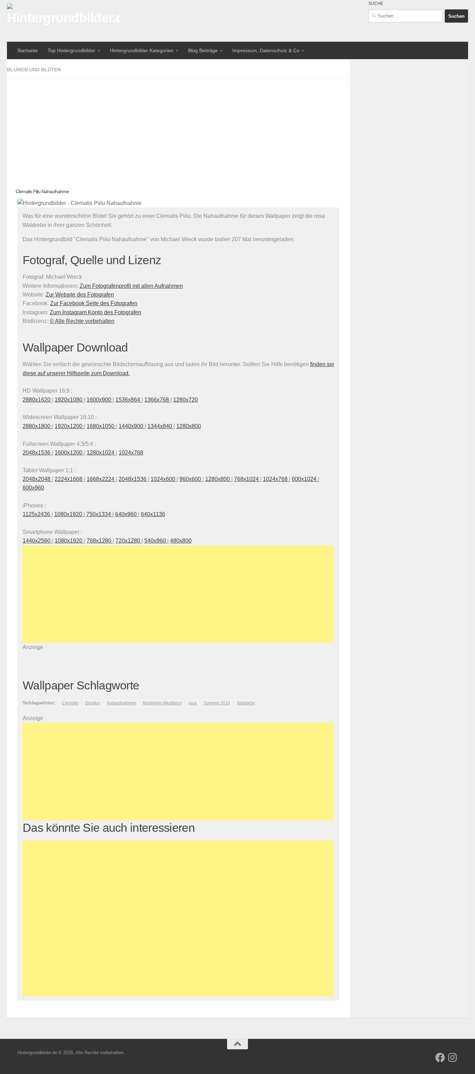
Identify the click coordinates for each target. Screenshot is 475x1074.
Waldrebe (246, 703)
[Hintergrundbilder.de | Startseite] (63, 20)
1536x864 (128, 400)
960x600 (190, 479)
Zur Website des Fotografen (80, 295)
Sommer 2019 (216, 703)
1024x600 (164, 479)
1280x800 (188, 426)
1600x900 (100, 400)
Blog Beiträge (203, 50)
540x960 (155, 541)
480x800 (181, 541)
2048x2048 (37, 479)
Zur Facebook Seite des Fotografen (93, 303)
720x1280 (128, 541)
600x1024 (305, 479)
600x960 (33, 488)
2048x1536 (37, 453)
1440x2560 (37, 541)
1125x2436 (37, 514)
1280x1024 (101, 453)
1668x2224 (101, 479)
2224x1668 (69, 479)
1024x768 (131, 453)
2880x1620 (37, 400)
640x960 (126, 514)
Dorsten (92, 703)
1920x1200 (69, 426)
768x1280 (100, 541)
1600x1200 (69, 453)
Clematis (70, 703)
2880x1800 (37, 426)
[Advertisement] (178, 128)
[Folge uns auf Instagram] (453, 1058)
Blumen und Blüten (34, 69)
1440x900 (132, 426)
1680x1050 (101, 426)
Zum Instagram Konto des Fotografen (95, 312)
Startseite (27, 50)
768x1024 (247, 479)
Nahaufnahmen (121, 703)
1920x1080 (69, 400)
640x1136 (153, 514)
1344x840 (160, 426)
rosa (192, 703)
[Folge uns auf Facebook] (440, 1058)
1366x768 (157, 400)
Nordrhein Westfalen (162, 703)
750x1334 (99, 514)
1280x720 (185, 400)
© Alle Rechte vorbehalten (82, 321)
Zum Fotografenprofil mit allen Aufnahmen (131, 286)
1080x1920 (68, 514)
